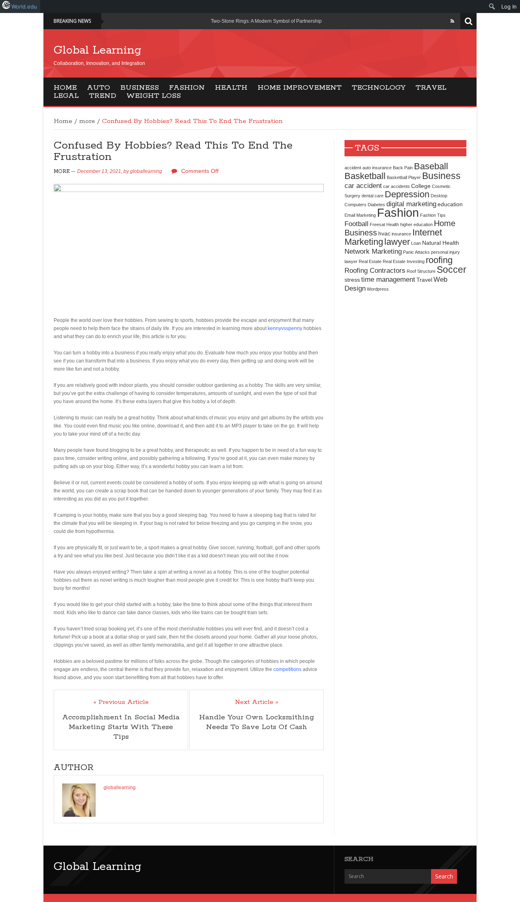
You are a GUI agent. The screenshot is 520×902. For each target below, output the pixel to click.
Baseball (431, 166)
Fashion (187, 88)
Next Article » (256, 702)
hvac (384, 233)
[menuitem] (492, 6)
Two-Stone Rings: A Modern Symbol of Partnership (266, 21)
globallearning (146, 171)
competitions (287, 669)
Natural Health (440, 243)
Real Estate (370, 261)
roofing (439, 260)
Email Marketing (360, 215)
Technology (378, 88)
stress (352, 279)
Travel (431, 88)
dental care (373, 195)
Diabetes (376, 204)
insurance (401, 233)
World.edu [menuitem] (24, 6)
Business (139, 88)
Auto (98, 88)
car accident (363, 185)
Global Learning (97, 50)
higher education (416, 224)
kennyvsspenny (285, 328)
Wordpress (378, 289)
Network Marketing (373, 251)
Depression (407, 194)
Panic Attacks (416, 252)
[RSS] (452, 21)
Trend (102, 96)
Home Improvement (300, 88)
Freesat (377, 224)
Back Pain (403, 167)
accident (352, 167)
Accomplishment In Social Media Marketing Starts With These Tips (121, 727)
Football (356, 224)
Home (65, 88)
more (87, 121)
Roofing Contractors (374, 270)
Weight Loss (153, 96)
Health (231, 88)
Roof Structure (421, 271)
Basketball (365, 176)
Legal (66, 96)
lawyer (397, 242)
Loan (416, 243)
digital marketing (411, 204)
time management (388, 279)
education (450, 204)
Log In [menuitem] (509, 6)
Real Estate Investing (404, 261)
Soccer (451, 269)
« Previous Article (121, 702)
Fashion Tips (433, 215)
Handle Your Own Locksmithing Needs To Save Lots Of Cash (256, 722)
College (421, 186)
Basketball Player (404, 177)
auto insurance (377, 167)
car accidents (396, 186)
